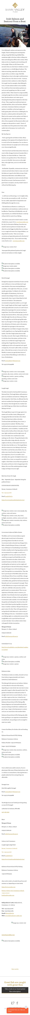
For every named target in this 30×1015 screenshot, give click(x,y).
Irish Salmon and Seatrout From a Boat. (15, 20)
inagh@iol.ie (8, 496)
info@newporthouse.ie (11, 636)
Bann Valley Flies (15, 7)
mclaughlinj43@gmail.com (12, 361)
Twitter (12, 1003)
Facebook (17, 1003)
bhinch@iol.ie (10, 913)
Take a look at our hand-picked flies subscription (15, 990)
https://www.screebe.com (8, 887)
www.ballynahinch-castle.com (13, 915)
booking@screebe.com (8, 895)
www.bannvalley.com (22, 222)
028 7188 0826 (5, 812)
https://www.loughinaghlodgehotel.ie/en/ (13, 500)
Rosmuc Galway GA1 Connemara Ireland (13, 890)
